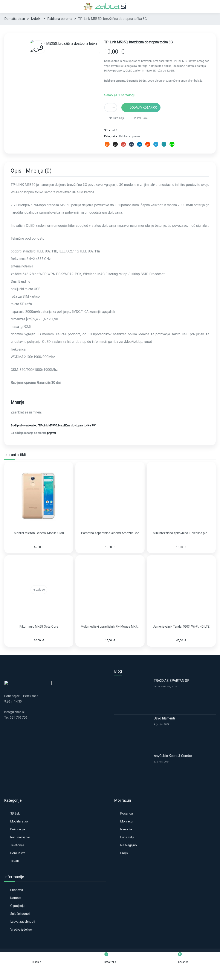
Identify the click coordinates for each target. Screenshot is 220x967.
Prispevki (16, 890)
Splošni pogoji (20, 914)
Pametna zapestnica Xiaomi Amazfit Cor (110, 533)
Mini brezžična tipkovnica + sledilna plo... (181, 533)
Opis (16, 171)
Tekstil (14, 861)
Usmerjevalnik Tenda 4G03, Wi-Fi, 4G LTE (181, 626)
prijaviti (51, 432)
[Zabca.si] (110, 6)
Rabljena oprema (59, 19)
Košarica (126, 813)
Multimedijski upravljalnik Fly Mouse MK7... (110, 626)
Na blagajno (128, 845)
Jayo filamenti (164, 718)
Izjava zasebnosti (22, 922)
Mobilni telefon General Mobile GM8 (39, 533)
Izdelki (36, 19)
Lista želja (127, 837)
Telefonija (17, 845)
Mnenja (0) (39, 171)
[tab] (16, 171)
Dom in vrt (17, 853)
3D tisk (15, 813)
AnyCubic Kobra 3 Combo (173, 756)
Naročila (126, 829)
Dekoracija (17, 829)
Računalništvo (20, 837)
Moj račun (127, 821)
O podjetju (17, 906)
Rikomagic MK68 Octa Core (39, 626)
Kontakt (15, 898)
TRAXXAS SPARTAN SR (171, 681)
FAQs (124, 853)
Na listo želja (116, 117)
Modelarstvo (19, 821)
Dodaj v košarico (143, 107)
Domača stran (14, 19)
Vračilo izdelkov (21, 929)
